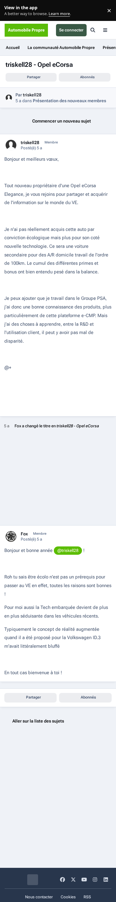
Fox (18, 426)
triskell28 (32, 94)
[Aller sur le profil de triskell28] (9, 98)
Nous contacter (39, 897)
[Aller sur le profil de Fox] (11, 536)
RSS (87, 897)
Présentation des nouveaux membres (69, 100)
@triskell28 (68, 550)
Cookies (68, 897)
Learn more (12, 11)
